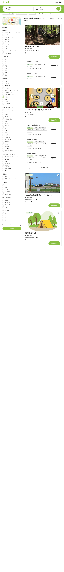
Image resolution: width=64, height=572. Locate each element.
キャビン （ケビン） (10, 37)
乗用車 (6, 200)
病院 (6, 187)
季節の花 (7, 146)
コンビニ (7, 189)
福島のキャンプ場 (32, 13)
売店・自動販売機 (9, 94)
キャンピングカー (9, 204)
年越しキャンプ (8, 150)
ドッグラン (7, 137)
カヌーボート (8, 130)
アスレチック (8, 125)
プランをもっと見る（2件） (42, 167)
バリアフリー (8, 103)
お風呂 (6, 81)
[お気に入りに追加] (58, 27)
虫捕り (6, 144)
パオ (6, 48)
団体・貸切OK (8, 168)
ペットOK (7, 163)
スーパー (7, 185)
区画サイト (7, 39)
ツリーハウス (8, 148)
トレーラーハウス (9, 44)
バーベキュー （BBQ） (10, 110)
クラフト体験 (8, 139)
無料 (6, 170)
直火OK (7, 161)
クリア (12, 224)
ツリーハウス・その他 (10, 50)
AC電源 (7, 101)
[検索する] (58, 9)
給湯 (6, 99)
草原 (6, 72)
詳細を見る (54, 56)
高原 (6, 66)
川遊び (6, 132)
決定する (12, 228)
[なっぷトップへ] (6, 2)
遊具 (6, 128)
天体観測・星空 (8, 119)
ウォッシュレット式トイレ (11, 90)
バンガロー (7, 35)
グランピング (8, 53)
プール (6, 114)
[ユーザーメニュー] (58, 2)
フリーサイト (8, 41)
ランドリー (7, 88)
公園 (6, 75)
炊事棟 (6, 97)
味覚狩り (7, 141)
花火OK (7, 159)
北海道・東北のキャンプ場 (21, 13)
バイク (6, 207)
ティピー (7, 46)
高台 (6, 70)
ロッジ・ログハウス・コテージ (12, 32)
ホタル (6, 123)
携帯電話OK (8, 166)
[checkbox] (3, 32)
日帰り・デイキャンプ (10, 179)
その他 (6, 220)
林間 (6, 68)
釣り (6, 112)
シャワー (7, 83)
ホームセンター (8, 191)
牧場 (6, 121)
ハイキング (7, 135)
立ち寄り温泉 (8, 194)
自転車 (6, 116)
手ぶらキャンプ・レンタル (11, 157)
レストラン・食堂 (9, 92)
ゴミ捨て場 (7, 85)
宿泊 (6, 176)
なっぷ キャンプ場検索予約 (8, 13)
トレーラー (7, 202)
